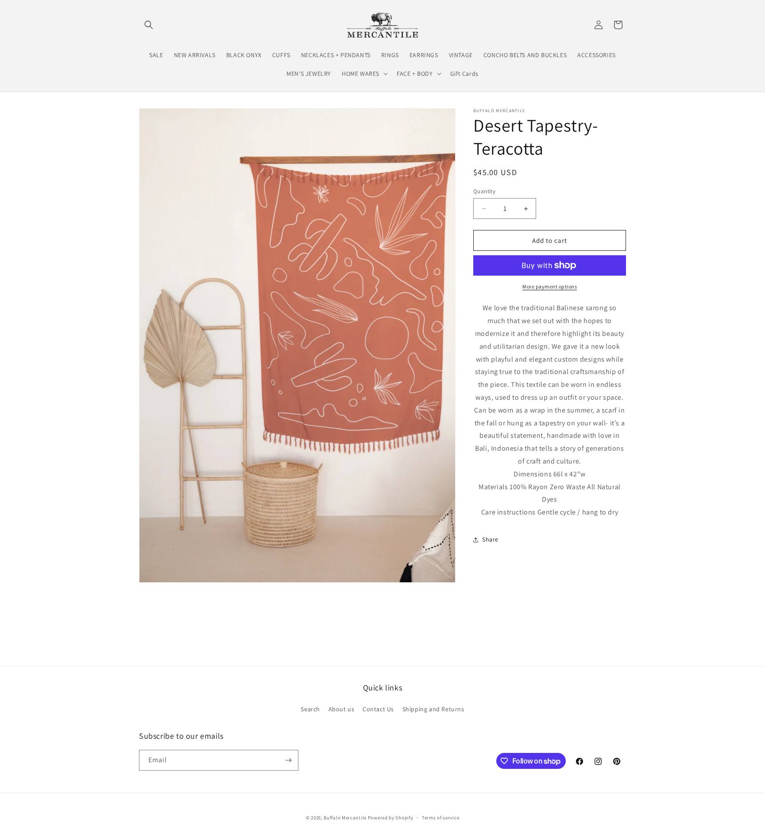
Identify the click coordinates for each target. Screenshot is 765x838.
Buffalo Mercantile (345, 818)
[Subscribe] (288, 760)
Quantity (484, 191)
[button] (148, 25)
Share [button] (490, 539)
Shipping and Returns (433, 709)
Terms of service (440, 818)
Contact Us (378, 709)
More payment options (549, 286)
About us (341, 709)
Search (310, 709)
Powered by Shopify (390, 818)
